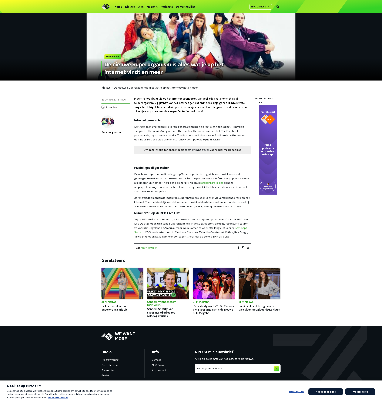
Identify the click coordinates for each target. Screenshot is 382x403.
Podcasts (167, 7)
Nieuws (130, 7)
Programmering (109, 360)
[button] (278, 7)
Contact (156, 360)
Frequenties (107, 370)
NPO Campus (258, 7)
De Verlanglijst (185, 7)
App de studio (159, 370)
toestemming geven (197, 150)
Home (118, 7)
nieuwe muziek (149, 248)
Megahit (152, 7)
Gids (141, 7)
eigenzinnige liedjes (211, 183)
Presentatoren (109, 365)
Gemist (105, 375)
